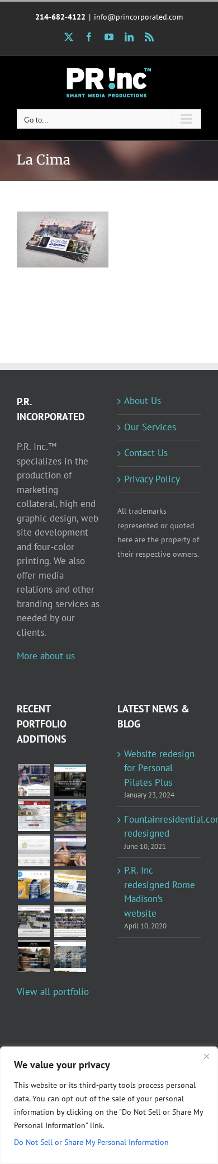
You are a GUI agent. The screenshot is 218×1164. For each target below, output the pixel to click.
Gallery (78, 222)
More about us (46, 656)
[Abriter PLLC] (70, 956)
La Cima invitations (48, 222)
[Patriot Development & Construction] (33, 920)
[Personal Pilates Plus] (33, 779)
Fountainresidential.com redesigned (160, 826)
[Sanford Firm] (70, 779)
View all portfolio (53, 991)
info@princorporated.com (138, 17)
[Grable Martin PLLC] (33, 850)
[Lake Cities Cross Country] (70, 920)
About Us (142, 401)
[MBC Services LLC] (70, 815)
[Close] (206, 1056)
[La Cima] (62, 239)
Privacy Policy (152, 479)
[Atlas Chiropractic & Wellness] (70, 850)
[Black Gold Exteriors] (33, 956)
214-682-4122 (60, 17)
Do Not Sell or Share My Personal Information (91, 1142)
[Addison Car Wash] (33, 885)
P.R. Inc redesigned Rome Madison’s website (159, 891)
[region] (109, 1105)
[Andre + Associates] (33, 815)
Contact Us (146, 453)
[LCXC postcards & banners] (70, 885)
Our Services (150, 427)
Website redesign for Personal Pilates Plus (159, 768)
